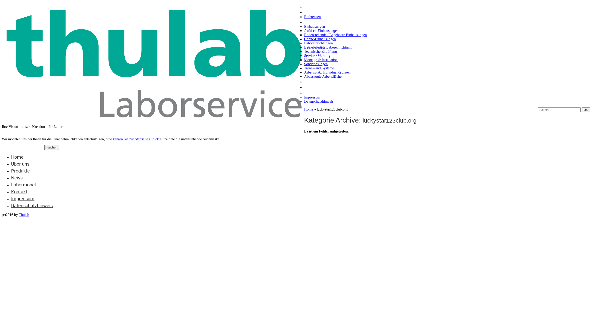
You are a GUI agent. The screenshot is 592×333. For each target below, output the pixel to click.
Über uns (313, 12)
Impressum (312, 97)
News (310, 81)
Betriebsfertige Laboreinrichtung (328, 47)
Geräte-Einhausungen (320, 39)
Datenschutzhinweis (318, 101)
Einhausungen (314, 26)
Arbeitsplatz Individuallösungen (327, 72)
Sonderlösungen (316, 64)
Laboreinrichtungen (318, 43)
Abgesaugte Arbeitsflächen (323, 76)
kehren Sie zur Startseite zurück (136, 139)
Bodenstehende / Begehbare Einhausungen (335, 35)
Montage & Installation (321, 60)
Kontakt (312, 92)
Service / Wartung (317, 56)
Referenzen (312, 17)
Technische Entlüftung (320, 51)
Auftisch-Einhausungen (321, 31)
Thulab (24, 215)
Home (310, 6)
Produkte (313, 22)
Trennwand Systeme (319, 68)
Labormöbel (316, 87)
